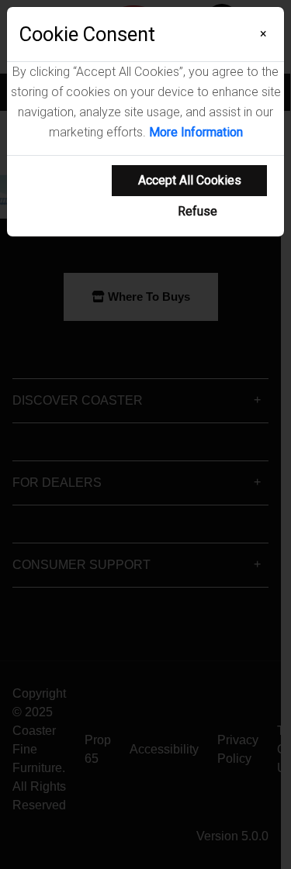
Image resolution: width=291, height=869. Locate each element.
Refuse (197, 211)
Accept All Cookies (189, 180)
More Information (196, 132)
